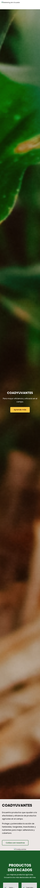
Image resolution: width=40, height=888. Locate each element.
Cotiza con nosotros (15, 842)
